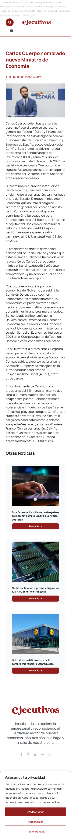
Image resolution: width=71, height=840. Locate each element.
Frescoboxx (55, 2)
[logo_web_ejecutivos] (36, 21)
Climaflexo (5, 2)
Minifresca (5, 6)
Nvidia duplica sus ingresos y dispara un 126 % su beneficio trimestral (35, 589)
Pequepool (50, 6)
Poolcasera (62, 6)
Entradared (16, 15)
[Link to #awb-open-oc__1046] (10, 22)
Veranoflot (29, 10)
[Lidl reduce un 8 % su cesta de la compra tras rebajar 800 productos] (35, 616)
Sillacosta (28, 6)
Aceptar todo (35, 811)
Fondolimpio (17, 10)
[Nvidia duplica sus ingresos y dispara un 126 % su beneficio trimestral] (35, 544)
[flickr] (42, 754)
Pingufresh (42, 2)
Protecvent (28, 15)
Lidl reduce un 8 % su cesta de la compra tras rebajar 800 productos (33, 661)
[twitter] (28, 754)
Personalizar (35, 821)
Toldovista (41, 10)
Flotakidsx (39, 6)
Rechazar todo (35, 832)
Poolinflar (5, 10)
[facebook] (21, 754)
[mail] (49, 754)
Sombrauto (64, 10)
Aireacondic (18, 2)
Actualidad (15, 77)
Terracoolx (52, 10)
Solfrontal (5, 15)
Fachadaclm (30, 2)
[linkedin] (35, 754)
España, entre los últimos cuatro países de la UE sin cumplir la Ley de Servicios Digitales (35, 516)
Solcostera (16, 6)
